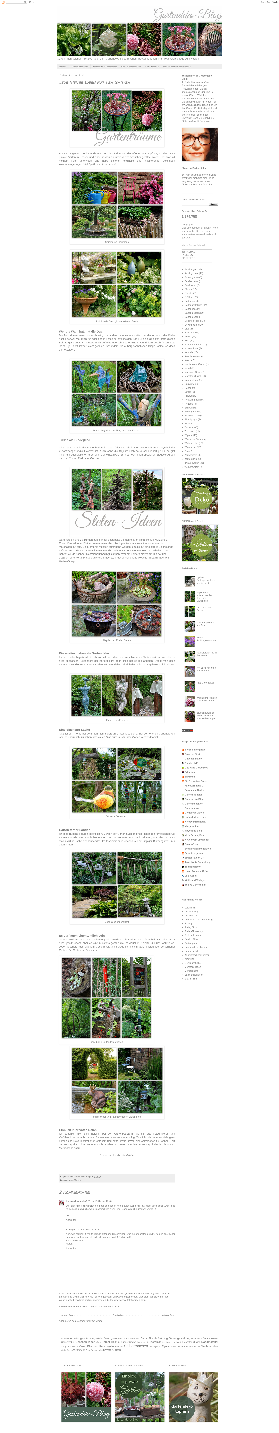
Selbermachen (152, 66)
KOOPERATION (72, 1365)
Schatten (189, 407)
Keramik (189, 352)
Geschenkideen (193, 321)
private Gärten (74, 1180)
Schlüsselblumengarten (198, 848)
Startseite (63, 66)
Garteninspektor (194, 803)
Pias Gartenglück (205, 683)
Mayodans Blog (193, 830)
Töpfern (189, 435)
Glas (187, 328)
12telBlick (65, 1338)
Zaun (187, 451)
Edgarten (190, 772)
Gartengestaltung (193, 305)
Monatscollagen (193, 967)
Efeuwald (190, 776)
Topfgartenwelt (193, 866)
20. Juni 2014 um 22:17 (88, 1229)
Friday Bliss (191, 927)
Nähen (188, 388)
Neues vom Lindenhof (197, 839)
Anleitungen (191, 269)
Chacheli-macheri (194, 758)
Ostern (188, 392)
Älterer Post (168, 1315)
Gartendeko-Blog (194, 799)
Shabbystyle (191, 419)
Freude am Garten (194, 790)
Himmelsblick (191, 951)
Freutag (189, 923)
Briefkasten (190, 285)
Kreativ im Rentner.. (195, 821)
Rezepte (189, 404)
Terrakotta (190, 427)
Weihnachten (191, 443)
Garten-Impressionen (131, 66)
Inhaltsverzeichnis (80, 66)
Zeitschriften (191, 455)
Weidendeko (194, 1346)
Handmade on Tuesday (197, 947)
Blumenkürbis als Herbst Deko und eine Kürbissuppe (206, 716)
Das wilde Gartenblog (196, 767)
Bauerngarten (192, 277)
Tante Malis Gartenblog (197, 862)
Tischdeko (190, 431)
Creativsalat (191, 915)
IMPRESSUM (179, 1365)
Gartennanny (192, 808)
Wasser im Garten (194, 439)
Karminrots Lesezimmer (197, 955)
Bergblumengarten (195, 749)
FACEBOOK (188, 255)
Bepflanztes (191, 281)
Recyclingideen (193, 399)
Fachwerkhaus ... (194, 785)
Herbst (188, 336)
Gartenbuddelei (193, 794)
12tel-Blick (190, 907)
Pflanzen (189, 396)
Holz (187, 340)
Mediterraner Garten (195, 364)
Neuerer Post (66, 1315)
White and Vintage (195, 880)
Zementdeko (191, 459)
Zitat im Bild (191, 978)
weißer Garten (192, 467)
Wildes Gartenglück (195, 884)
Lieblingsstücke (193, 963)
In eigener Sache (193, 344)
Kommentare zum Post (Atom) (87, 1321)
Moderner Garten (193, 372)
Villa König (191, 875)
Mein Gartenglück (194, 835)
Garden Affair (191, 939)
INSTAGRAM (188, 251)
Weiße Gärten (67, 1350)
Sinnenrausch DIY (195, 857)
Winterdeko (190, 447)
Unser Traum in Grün (196, 871)
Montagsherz (191, 971)
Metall (188, 368)
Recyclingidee (106, 1346)
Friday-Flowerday (194, 931)
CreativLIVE (191, 763)
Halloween (190, 332)
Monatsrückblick (193, 376)
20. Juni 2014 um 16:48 (99, 1201)
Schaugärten (191, 411)
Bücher (188, 289)
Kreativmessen (192, 356)
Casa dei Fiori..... (194, 754)
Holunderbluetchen (195, 817)
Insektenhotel (191, 348)
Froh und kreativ (193, 935)
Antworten (71, 1220)
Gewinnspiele (192, 325)
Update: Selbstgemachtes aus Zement (205, 580)
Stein (187, 423)
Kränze (188, 360)
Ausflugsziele (191, 273)
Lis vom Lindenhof (76, 1201)
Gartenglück (191, 943)
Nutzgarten (190, 384)
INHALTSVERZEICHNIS (131, 1365)
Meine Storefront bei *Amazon (177, 66)
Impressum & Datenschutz (105, 66)
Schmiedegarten (194, 853)
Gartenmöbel (191, 317)
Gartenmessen (192, 313)
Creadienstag (191, 911)
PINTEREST (188, 258)
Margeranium (192, 826)
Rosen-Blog (191, 844)
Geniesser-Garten (194, 812)
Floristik (189, 293)
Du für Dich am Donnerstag (199, 919)
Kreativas (189, 959)
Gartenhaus (191, 309)
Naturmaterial (191, 380)
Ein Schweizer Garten (196, 781)
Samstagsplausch (194, 975)
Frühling (189, 297)
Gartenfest (190, 301)
